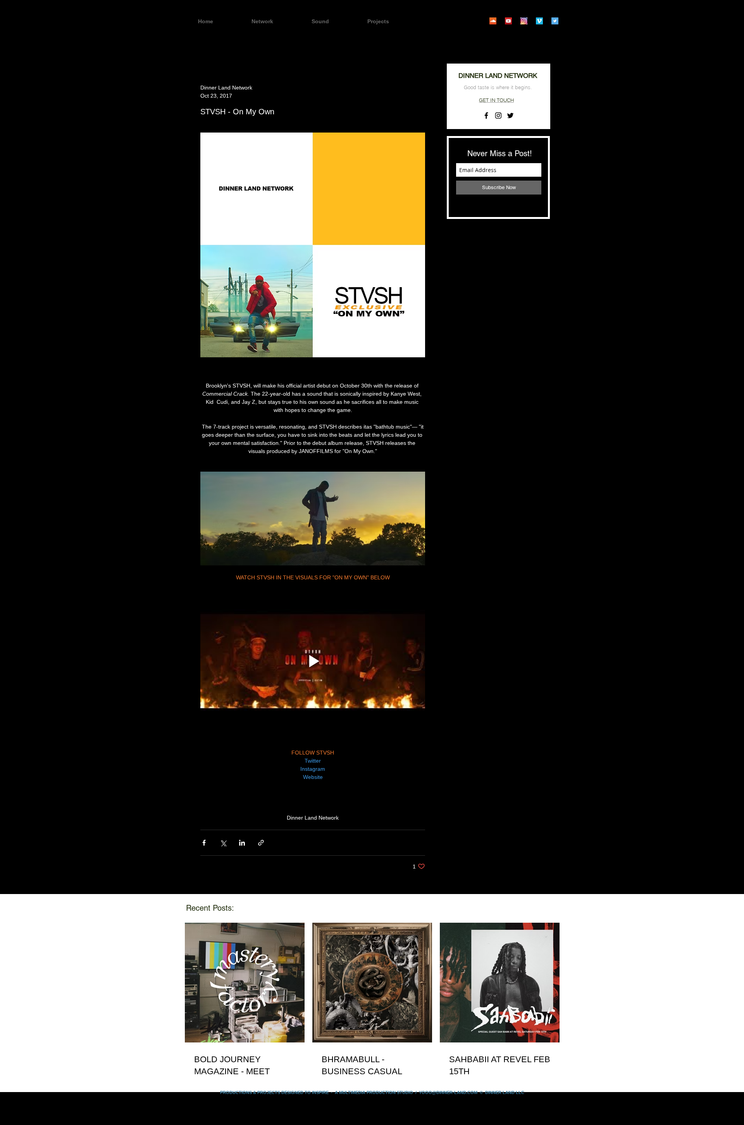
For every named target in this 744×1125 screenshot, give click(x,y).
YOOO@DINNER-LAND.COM (448, 1092)
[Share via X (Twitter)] (223, 842)
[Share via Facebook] (204, 842)
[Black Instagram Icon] (498, 115)
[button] (392, 21)
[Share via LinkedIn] (242, 842)
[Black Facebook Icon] (486, 115)
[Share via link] (261, 842)
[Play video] (312, 661)
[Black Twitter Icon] (510, 115)
